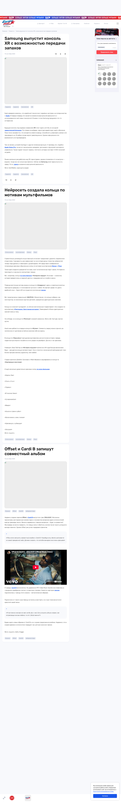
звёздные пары (30, 511)
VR (32, 107)
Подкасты (97, 23)
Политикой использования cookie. (103, 791)
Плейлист (87, 23)
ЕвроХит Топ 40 (62, 23)
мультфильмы (20, 252)
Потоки (106, 23)
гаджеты (16, 107)
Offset (14, 511)
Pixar (35, 252)
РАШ (52, 23)
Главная (4, 31)
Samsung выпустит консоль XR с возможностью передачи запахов (36, 31)
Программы (76, 23)
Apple (8, 116)
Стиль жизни (9, 252)
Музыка (7, 511)
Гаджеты (8, 107)
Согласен (105, 796)
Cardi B (21, 511)
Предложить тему (107, 52)
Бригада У (42, 23)
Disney (29, 252)
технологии (24, 107)
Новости (11, 31)
